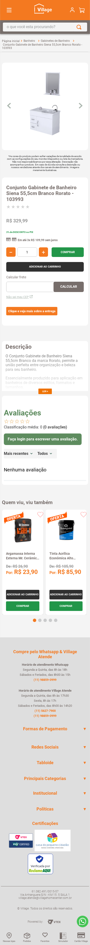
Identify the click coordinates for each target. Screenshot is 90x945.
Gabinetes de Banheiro (55, 41)
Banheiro (29, 41)
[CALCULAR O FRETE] (69, 287)
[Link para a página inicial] (11, 41)
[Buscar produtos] (80, 27)
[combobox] (45, 27)
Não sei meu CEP (17, 297)
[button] (31, 311)
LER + (45, 391)
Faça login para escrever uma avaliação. (43, 439)
